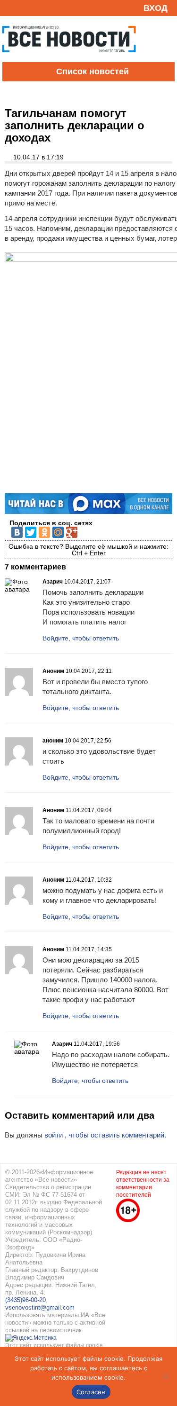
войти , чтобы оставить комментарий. (105, 1135)
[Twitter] (30, 532)
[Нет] (165, 1376)
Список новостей (92, 71)
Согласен (91, 1392)
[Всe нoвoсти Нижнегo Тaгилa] (69, 59)
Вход (155, 8)
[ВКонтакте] (17, 532)
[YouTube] (25, 7)
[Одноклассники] (44, 532)
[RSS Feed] (11, 7)
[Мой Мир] (58, 532)
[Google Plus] (71, 532)
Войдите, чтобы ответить (80, 638)
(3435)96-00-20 (25, 1299)
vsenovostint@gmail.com (40, 1307)
